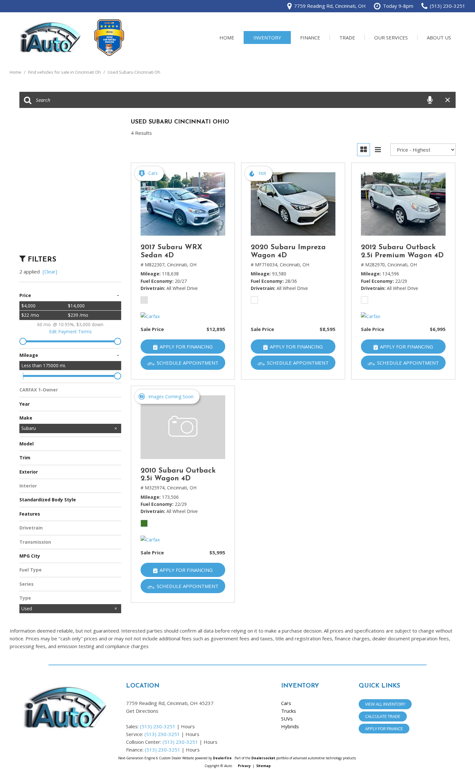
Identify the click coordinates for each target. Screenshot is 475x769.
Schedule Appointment (187, 362)
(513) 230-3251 (157, 726)
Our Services (391, 37)
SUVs (287, 718)
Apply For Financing (186, 346)
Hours (188, 726)
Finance (310, 37)
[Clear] (50, 271)
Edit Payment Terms (70, 331)
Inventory (267, 37)
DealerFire (222, 758)
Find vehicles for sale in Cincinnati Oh (65, 72)
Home (226, 37)
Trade (347, 37)
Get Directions (142, 711)
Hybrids (290, 726)
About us (439, 37)
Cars (286, 703)
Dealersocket (263, 758)
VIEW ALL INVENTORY (385, 704)
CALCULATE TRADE (382, 716)
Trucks (288, 711)
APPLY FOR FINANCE (384, 729)
